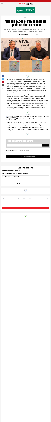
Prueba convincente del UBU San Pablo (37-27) (11, 170)
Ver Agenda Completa (6, 208)
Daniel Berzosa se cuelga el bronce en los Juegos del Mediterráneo (15, 173)
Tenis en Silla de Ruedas (23, 150)
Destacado (15, 150)
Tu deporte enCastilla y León (29, 4)
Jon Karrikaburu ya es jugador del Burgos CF (10, 176)
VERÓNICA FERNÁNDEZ (23, 34)
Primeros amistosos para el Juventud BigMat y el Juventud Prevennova (15, 183)
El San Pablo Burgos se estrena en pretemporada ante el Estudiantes (15, 179)
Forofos (28, 1)
